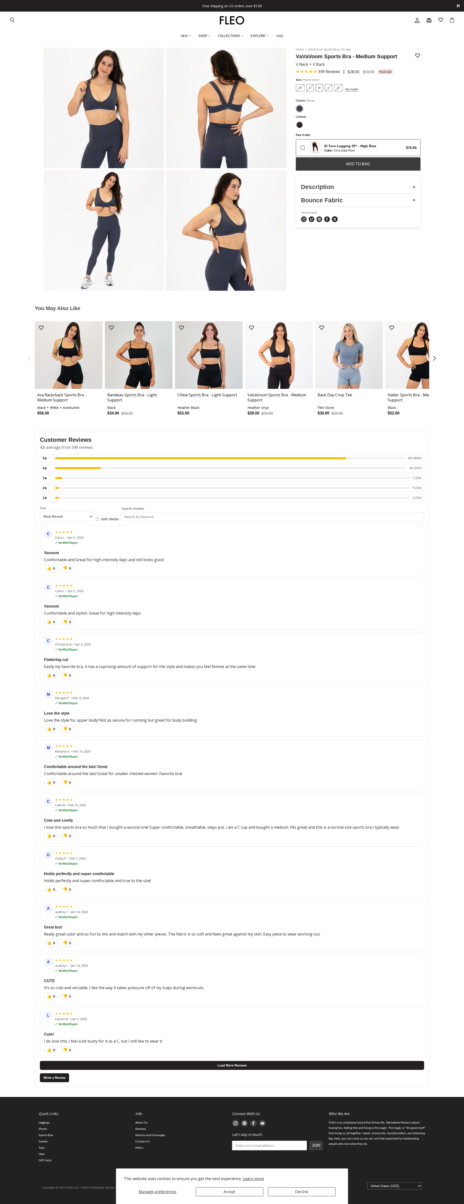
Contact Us (142, 1141)
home (300, 49)
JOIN (316, 1145)
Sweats (43, 1141)
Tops (42, 1147)
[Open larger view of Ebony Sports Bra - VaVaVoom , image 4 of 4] (226, 230)
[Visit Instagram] (304, 219)
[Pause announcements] (458, 5)
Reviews (140, 1128)
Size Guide (351, 89)
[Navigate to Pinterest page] (244, 1124)
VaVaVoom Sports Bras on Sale (329, 49)
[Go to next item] (435, 359)
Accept (229, 1191)
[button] (318, 71)
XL (338, 87)
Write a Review (54, 1078)
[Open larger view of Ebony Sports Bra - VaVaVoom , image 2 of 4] (226, 108)
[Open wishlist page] (441, 20)
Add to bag (358, 164)
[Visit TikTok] (311, 219)
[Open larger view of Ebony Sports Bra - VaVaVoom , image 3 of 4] (104, 230)
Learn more (253, 1178)
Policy (139, 1147)
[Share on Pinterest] (319, 219)
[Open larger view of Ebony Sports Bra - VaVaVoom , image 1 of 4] (104, 108)
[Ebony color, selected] (299, 108)
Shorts (43, 1128)
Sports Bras (46, 1135)
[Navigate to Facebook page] (253, 1124)
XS (300, 87)
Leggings (44, 1122)
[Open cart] (452, 20)
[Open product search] (12, 20)
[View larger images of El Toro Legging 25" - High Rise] (315, 147)
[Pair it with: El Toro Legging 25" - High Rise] (302, 148)
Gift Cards (45, 1160)
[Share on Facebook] (327, 219)
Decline (301, 1191)
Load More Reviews (232, 1065)
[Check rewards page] (429, 20)
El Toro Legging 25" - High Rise (350, 146)
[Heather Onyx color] (299, 125)
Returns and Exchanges (150, 1135)
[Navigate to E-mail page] (262, 1124)
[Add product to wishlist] (417, 56)
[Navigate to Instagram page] (235, 1124)
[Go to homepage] (232, 20)
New (41, 1154)
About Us (141, 1122)
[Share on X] (335, 219)
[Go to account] (417, 20)
